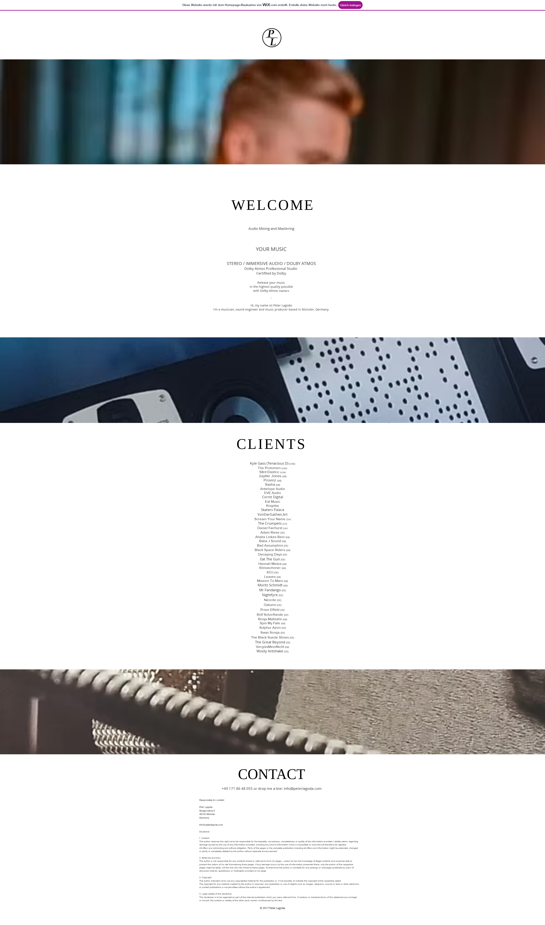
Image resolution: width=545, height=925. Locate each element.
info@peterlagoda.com (303, 788)
